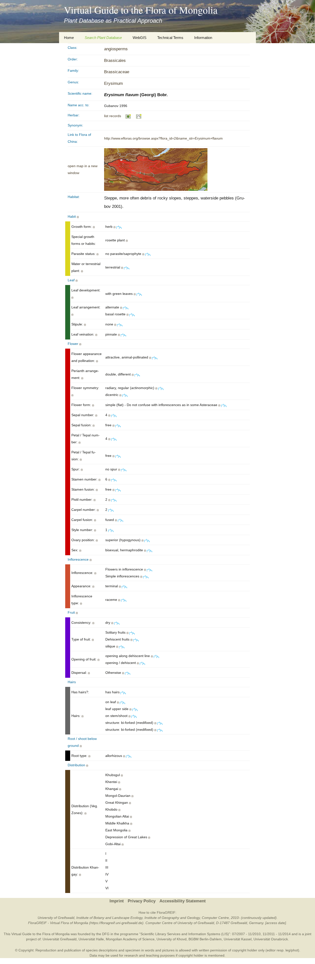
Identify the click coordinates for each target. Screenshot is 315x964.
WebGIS (139, 38)
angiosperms (116, 49)
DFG (106, 934)
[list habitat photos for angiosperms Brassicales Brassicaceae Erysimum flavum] (139, 116)
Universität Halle (91, 939)
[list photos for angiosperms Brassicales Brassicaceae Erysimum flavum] (128, 116)
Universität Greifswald (60, 939)
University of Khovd (172, 939)
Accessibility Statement (182, 901)
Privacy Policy (142, 901)
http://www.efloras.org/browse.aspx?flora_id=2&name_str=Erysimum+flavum (163, 138)
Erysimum (113, 83)
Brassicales (115, 60)
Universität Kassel (238, 939)
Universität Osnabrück (270, 939)
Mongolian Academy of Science (130, 939)
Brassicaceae (116, 72)
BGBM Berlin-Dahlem (205, 939)
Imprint (117, 901)
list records (112, 116)
